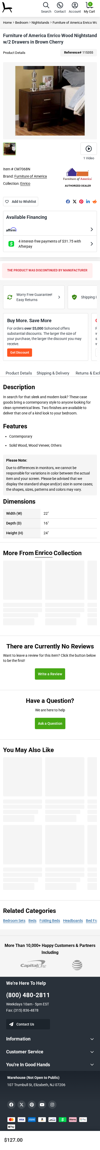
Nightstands (40, 22)
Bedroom (21, 22)
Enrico (25, 183)
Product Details (14, 52)
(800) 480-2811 (28, 995)
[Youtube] (42, 1105)
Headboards (73, 921)
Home (7, 22)
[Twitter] (74, 201)
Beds (32, 921)
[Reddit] (94, 201)
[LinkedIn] (88, 201)
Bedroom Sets (14, 921)
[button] (46, 8)
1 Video (88, 158)
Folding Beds (49, 921)
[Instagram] (52, 1105)
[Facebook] (68, 201)
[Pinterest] (81, 201)
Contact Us (25, 1024)
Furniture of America (30, 176)
